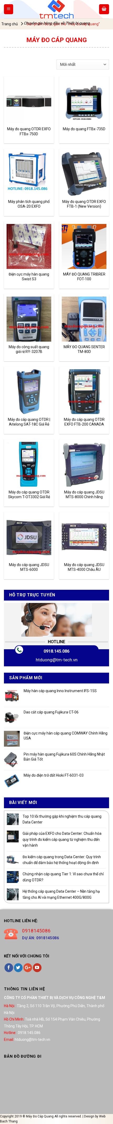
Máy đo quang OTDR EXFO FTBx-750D (29, 131)
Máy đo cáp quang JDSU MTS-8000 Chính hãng (84, 494)
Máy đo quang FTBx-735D (84, 129)
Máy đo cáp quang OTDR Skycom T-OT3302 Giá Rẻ (29, 494)
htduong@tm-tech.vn (57, 659)
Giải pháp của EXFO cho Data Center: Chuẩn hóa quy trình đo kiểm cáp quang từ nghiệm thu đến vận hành (62, 839)
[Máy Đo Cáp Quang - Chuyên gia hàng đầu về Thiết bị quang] (56, 9)
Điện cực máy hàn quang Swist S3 (29, 276)
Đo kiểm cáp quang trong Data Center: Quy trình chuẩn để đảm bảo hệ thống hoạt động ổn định (62, 860)
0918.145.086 (56, 651)
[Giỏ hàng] (104, 9)
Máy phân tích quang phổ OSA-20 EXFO (29, 203)
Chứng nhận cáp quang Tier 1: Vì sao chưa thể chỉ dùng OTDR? (63, 877)
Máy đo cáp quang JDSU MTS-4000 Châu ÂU (84, 567)
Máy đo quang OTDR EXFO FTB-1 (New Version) (84, 203)
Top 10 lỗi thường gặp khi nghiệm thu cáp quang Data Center (62, 819)
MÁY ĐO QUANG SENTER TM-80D (84, 349)
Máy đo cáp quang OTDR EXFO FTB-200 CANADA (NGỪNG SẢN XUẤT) (84, 422)
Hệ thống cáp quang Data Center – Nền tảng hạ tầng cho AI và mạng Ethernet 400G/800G (61, 894)
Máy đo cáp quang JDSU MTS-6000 (29, 567)
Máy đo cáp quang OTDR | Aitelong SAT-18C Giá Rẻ (29, 421)
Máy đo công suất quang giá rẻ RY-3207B (29, 349)
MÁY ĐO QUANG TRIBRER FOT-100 (84, 276)
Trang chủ (9, 24)
